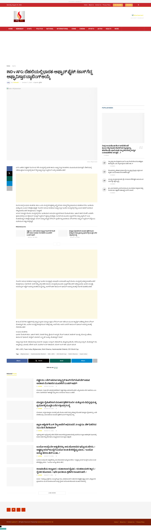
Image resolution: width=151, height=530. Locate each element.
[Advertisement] (75, 48)
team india (83, 354)
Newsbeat (20, 29)
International (62, 29)
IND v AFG (51, 354)
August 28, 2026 (32, 237)
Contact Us (98, 5)
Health (108, 29)
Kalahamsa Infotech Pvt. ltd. (45, 522)
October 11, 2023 (27, 82)
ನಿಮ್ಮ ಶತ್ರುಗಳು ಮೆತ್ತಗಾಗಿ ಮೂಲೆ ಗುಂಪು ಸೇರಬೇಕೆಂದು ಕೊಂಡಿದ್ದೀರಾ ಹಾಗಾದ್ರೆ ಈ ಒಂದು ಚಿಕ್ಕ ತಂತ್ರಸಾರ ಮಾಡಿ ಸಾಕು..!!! (125, 162)
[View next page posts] (58, 244)
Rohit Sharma (73, 354)
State (29, 29)
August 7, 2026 (48, 475)
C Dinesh (16, 82)
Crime (73, 29)
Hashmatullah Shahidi (38, 354)
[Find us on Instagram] (141, 5)
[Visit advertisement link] (137, 15)
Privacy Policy (106, 5)
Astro (100, 29)
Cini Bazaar (118, 5)
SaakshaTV (14, 522)
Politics (39, 29)
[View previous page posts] (54, 244)
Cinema (82, 29)
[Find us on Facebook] (135, 5)
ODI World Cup (61, 354)
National (49, 29)
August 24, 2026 (75, 237)
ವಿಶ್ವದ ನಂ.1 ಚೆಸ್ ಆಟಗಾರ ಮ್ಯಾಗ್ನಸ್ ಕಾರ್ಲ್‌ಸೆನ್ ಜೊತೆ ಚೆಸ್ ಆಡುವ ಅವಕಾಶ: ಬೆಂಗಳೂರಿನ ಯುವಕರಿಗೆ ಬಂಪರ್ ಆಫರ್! (41, 233)
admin (40, 386)
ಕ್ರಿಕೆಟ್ (40, 82)
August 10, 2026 (49, 456)
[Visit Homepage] (19, 16)
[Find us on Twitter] (138, 5)
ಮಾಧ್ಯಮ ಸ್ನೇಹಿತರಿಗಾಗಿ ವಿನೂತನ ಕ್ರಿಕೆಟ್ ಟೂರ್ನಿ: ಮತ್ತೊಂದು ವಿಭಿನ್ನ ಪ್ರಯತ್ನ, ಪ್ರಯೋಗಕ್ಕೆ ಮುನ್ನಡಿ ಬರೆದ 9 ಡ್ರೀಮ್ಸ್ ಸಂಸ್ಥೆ (83, 233)
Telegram (3, 529)
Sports (129, 5)
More (117, 29)
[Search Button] (142, 29)
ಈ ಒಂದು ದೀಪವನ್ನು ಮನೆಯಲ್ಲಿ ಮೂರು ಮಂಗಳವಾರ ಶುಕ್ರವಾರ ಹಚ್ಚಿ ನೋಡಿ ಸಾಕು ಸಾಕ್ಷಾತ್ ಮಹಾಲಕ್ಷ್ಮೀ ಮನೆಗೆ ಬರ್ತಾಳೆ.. (125, 189)
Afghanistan (25, 354)
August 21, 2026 (49, 430)
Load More (52, 493)
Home (85, 5)
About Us (91, 5)
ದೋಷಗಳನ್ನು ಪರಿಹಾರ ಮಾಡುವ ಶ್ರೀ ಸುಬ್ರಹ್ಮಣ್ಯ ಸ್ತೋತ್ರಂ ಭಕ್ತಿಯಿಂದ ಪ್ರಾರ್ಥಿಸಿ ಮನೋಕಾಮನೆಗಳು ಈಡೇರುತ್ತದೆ (125, 171)
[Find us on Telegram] (143, 5)
